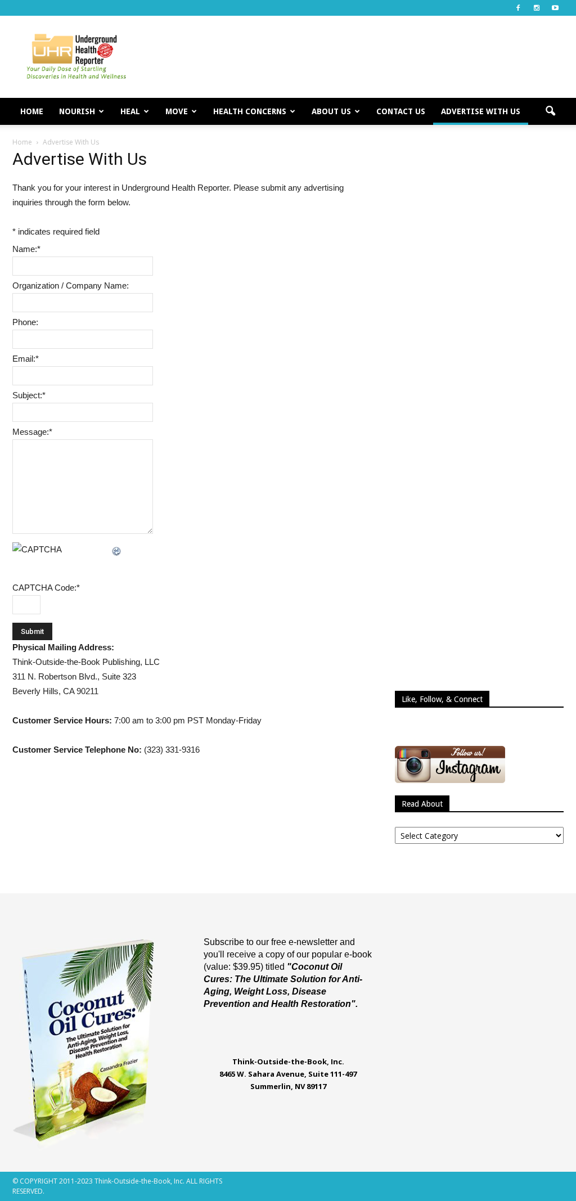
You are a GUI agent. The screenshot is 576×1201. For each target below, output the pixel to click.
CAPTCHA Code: (46, 587)
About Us (331, 111)
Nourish (77, 111)
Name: (26, 249)
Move (176, 111)
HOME (31, 111)
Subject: (29, 395)
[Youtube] (555, 8)
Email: (25, 358)
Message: (32, 432)
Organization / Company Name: (70, 285)
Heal (130, 111)
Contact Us (400, 111)
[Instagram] (536, 8)
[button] (550, 111)
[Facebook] (518, 8)
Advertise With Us (480, 111)
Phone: (25, 322)
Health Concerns (249, 111)
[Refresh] (117, 549)
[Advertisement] (358, 57)
